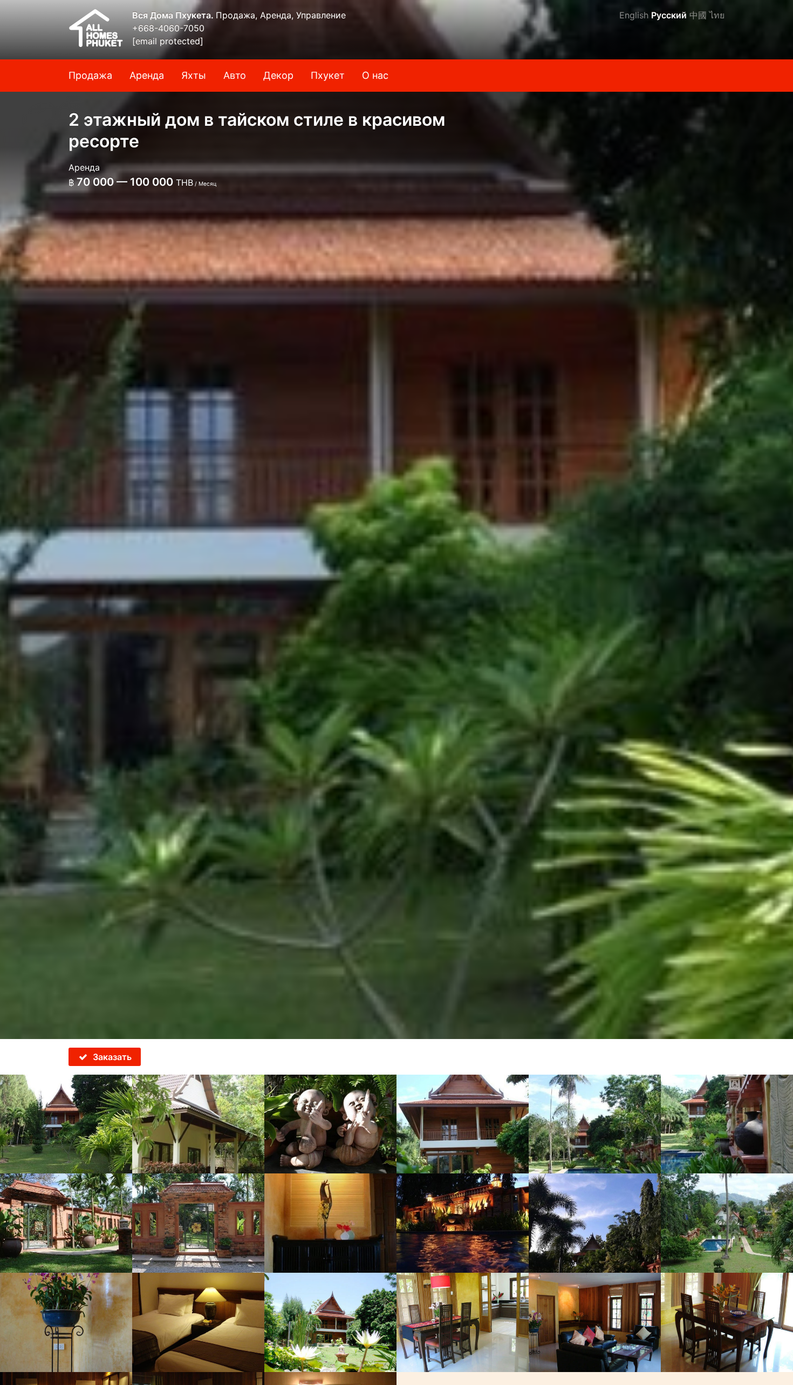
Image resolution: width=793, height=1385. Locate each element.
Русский (669, 15)
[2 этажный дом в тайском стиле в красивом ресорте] (396, 519)
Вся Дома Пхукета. (174, 15)
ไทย (716, 15)
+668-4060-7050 (168, 28)
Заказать (112, 1056)
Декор (278, 75)
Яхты (193, 75)
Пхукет (328, 75)
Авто (234, 75)
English (633, 15)
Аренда (146, 75)
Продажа (90, 75)
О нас (375, 75)
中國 (698, 15)
